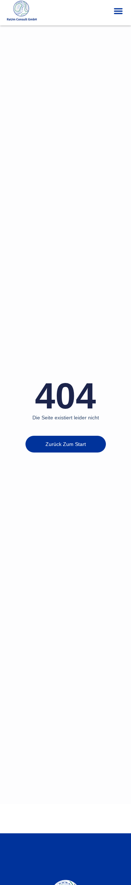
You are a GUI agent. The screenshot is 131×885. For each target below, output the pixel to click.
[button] (118, 11)
